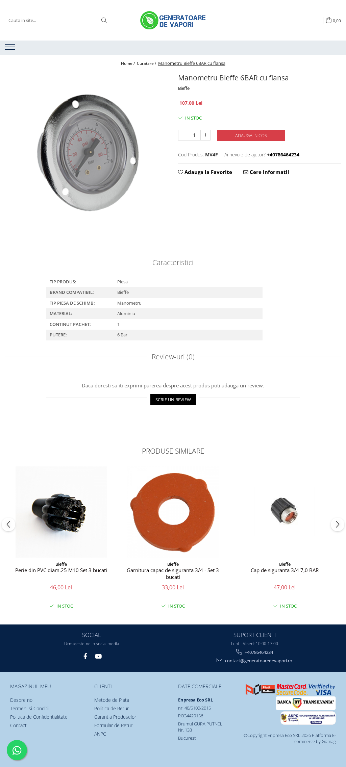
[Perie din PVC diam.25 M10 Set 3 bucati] (61, 512)
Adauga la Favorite (207, 172)
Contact (18, 725)
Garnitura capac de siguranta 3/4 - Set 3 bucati (173, 573)
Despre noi (21, 700)
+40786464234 (258, 652)
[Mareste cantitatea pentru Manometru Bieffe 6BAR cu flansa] (205, 135)
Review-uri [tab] (173, 356)
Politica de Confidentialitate (39, 717)
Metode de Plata (111, 700)
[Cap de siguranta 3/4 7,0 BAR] (285, 512)
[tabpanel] (86, 153)
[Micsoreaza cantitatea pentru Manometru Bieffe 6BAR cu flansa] (183, 135)
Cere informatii (268, 172)
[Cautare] (104, 20)
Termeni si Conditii (29, 708)
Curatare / (147, 63)
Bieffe (184, 88)
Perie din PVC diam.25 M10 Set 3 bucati (61, 570)
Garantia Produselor (115, 717)
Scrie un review (173, 400)
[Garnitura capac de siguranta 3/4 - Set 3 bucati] (173, 512)
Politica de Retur (111, 708)
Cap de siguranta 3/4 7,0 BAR (285, 570)
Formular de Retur (113, 725)
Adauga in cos (251, 135)
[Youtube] (98, 656)
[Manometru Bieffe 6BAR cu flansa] (86, 153)
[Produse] (11, 49)
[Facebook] (85, 656)
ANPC (100, 734)
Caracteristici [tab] (173, 262)
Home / (128, 63)
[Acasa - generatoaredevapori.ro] (173, 20)
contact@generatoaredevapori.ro (258, 661)
